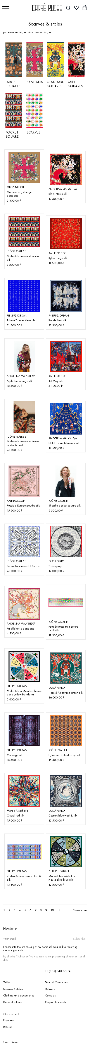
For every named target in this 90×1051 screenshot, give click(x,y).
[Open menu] (5, 7)
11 (58, 910)
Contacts (50, 995)
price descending (37, 32)
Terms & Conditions (56, 982)
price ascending (13, 32)
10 (52, 910)
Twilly (6, 982)
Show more (80, 910)
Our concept (11, 1014)
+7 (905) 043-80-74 (58, 971)
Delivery (50, 989)
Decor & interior (12, 1002)
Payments (8, 1020)
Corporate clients (55, 1002)
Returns (7, 1027)
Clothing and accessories (18, 995)
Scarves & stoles (13, 989)
